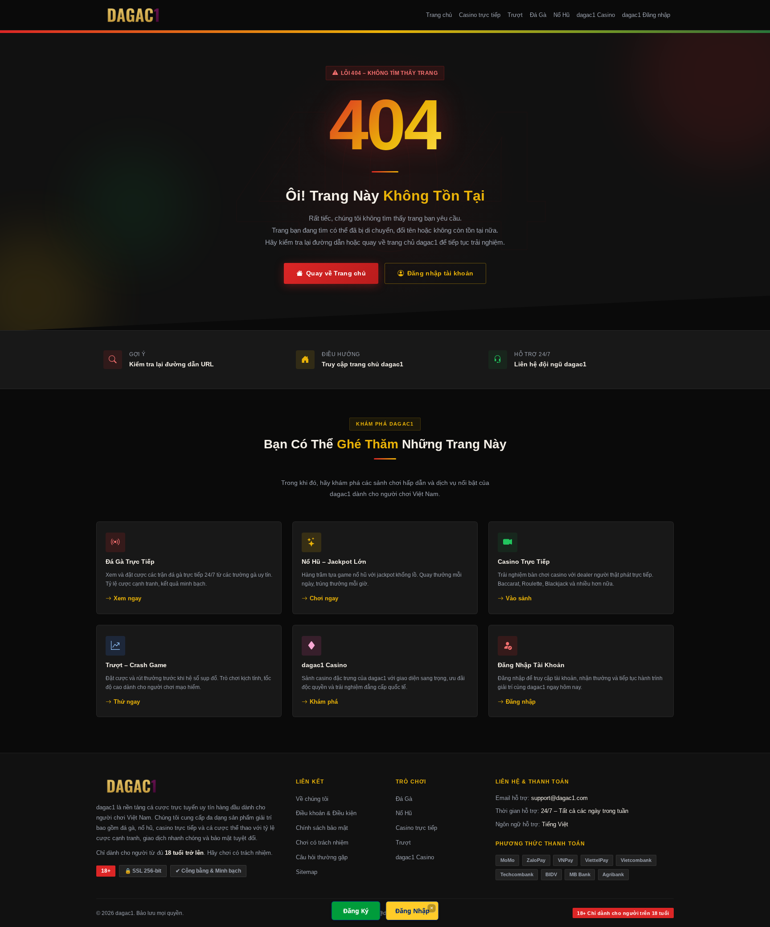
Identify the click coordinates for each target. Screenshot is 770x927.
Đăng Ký (356, 910)
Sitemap (306, 872)
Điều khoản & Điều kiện (326, 813)
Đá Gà (538, 15)
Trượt (515, 15)
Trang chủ (439, 15)
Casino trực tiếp (479, 15)
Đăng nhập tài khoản (440, 273)
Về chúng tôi (312, 799)
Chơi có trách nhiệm (322, 842)
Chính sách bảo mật (322, 827)
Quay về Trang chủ (336, 273)
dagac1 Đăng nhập (646, 15)
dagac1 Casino (596, 15)
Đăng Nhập (412, 910)
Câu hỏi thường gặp (322, 857)
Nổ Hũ (561, 15)
